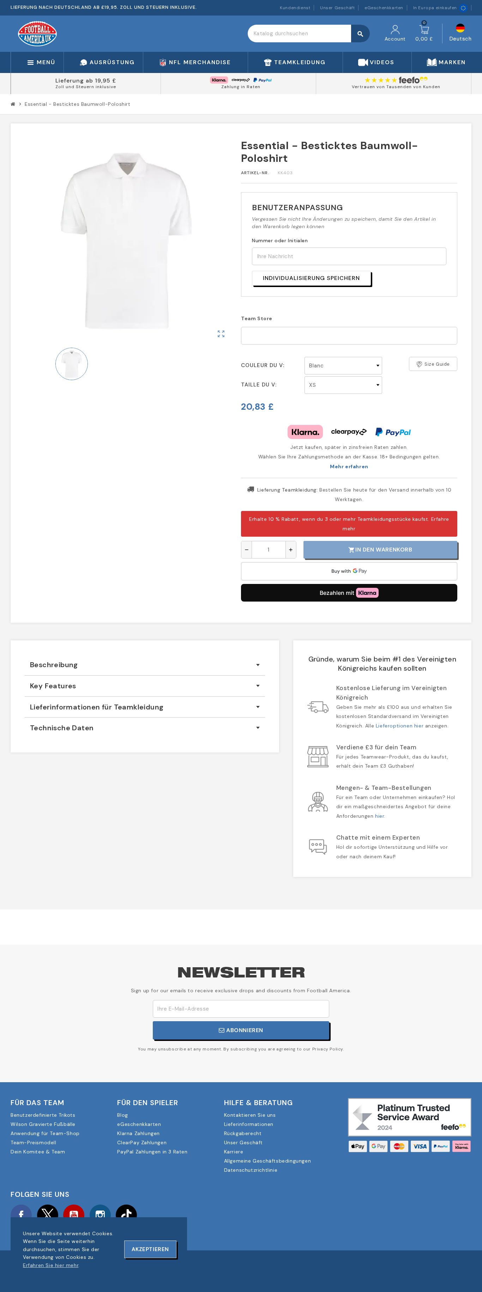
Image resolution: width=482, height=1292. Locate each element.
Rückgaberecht (243, 1133)
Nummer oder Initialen (280, 240)
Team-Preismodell (33, 1142)
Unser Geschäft (337, 8)
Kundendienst (295, 8)
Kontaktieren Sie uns (250, 1115)
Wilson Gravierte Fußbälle (43, 1124)
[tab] (145, 664)
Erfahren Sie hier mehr (50, 1265)
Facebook (21, 1215)
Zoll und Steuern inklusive (85, 87)
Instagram (100, 1215)
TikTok (126, 1215)
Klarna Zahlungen (138, 1133)
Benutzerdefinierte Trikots (43, 1115)
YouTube (73, 1215)
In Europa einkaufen (435, 8)
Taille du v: (259, 384)
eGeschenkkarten (383, 8)
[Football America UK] (37, 33)
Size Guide (437, 364)
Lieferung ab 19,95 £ (85, 80)
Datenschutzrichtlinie (251, 1170)
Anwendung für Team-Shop (45, 1133)
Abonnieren (244, 1030)
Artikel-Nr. (255, 173)
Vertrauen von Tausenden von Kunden (396, 87)
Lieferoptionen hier (399, 726)
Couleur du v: (262, 365)
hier (379, 816)
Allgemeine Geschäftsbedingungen (267, 1161)
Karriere (233, 1151)
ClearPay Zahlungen (142, 1142)
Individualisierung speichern (311, 278)
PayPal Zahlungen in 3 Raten (152, 1151)
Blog (122, 1115)
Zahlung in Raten (240, 87)
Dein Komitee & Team (38, 1151)
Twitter (47, 1215)
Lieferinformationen (248, 1124)
